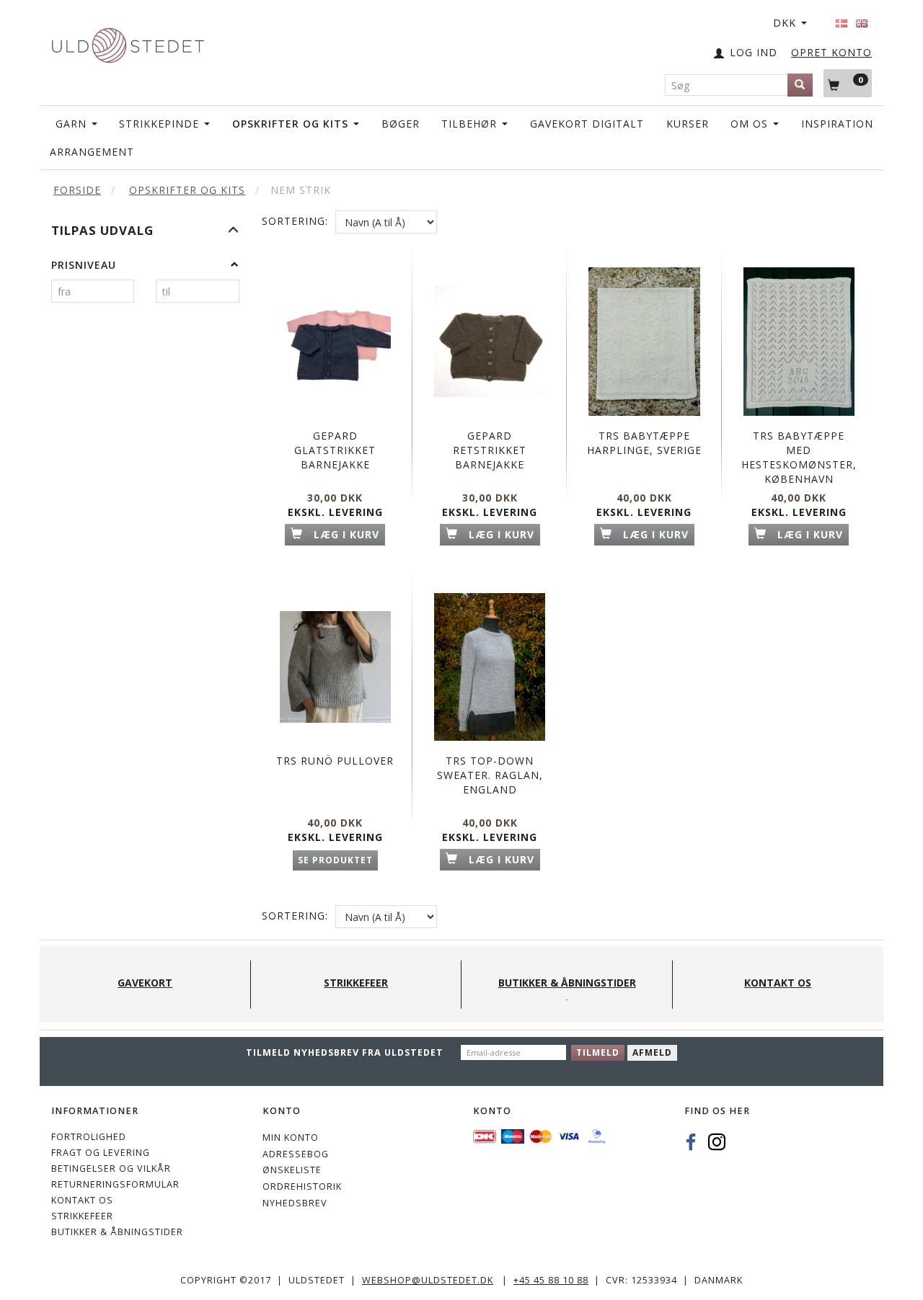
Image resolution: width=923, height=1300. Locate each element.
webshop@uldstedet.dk (427, 1280)
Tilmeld (597, 1052)
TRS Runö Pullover (335, 760)
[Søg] (800, 85)
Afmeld (652, 1052)
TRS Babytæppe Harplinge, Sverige (644, 443)
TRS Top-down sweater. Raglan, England (490, 775)
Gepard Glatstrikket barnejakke (335, 450)
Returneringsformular (115, 1184)
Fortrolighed (88, 1137)
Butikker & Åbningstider (117, 1232)
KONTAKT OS (82, 1200)
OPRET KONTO (831, 52)
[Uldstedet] (127, 42)
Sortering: (295, 221)
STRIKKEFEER (82, 1216)
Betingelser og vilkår (111, 1168)
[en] (862, 19)
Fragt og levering (100, 1153)
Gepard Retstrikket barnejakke (489, 450)
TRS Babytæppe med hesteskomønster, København (799, 457)
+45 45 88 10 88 (550, 1280)
